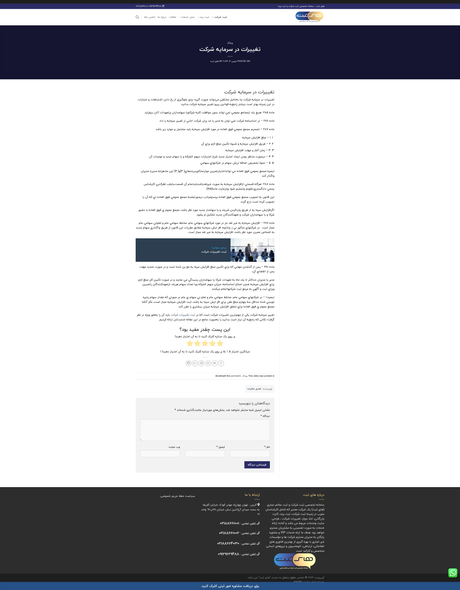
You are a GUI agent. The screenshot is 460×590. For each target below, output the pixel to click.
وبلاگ (230, 43)
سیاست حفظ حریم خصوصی (177, 495)
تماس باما (149, 17)
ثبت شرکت (220, 17)
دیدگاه (265, 416)
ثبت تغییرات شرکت (183, 314)
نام (267, 447)
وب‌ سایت (174, 447)
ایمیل (220, 447)
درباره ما (162, 17)
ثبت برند (204, 17)
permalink (236, 376)
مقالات (172, 17)
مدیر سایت (254, 388)
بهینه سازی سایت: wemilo (309, 581)
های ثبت (214, 61)
